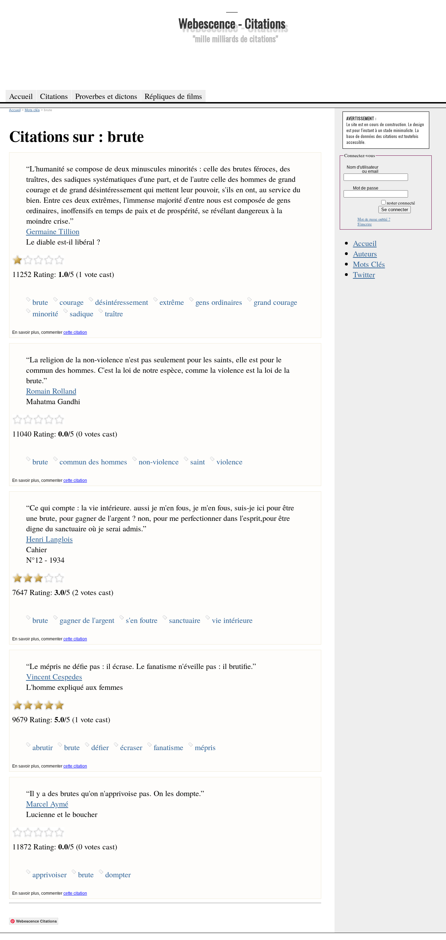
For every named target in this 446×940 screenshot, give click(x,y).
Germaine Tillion (52, 231)
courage (72, 301)
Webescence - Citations (231, 23)
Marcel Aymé (47, 803)
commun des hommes (93, 461)
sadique (81, 313)
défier (100, 747)
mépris (205, 747)
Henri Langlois (49, 538)
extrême (172, 301)
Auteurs (365, 253)
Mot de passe (365, 188)
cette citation (75, 332)
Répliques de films (173, 96)
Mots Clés (369, 264)
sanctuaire (184, 620)
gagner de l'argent (87, 620)
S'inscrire (364, 224)
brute (40, 301)
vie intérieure (232, 620)
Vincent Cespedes (54, 676)
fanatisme (168, 747)
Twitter (364, 274)
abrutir (42, 747)
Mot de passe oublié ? (373, 219)
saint (197, 461)
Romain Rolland (51, 390)
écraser (131, 747)
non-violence (159, 461)
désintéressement (121, 301)
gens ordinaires (218, 301)
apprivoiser (49, 874)
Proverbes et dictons (106, 96)
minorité (45, 313)
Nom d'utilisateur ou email (362, 169)
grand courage (275, 301)
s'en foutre (141, 620)
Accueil (365, 243)
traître (114, 313)
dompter (118, 874)
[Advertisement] (232, 65)
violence (229, 461)
